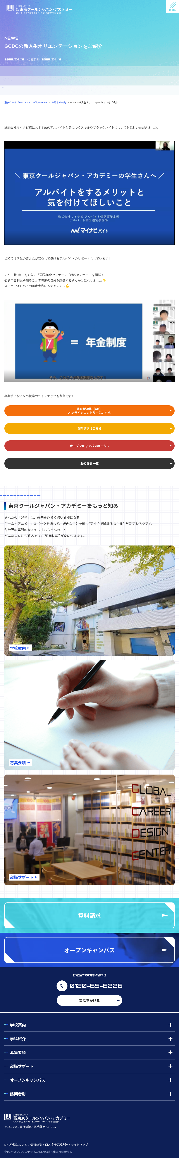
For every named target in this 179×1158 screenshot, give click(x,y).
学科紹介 (18, 1038)
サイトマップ (79, 1144)
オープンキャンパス (27, 1080)
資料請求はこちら (89, 428)
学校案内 (18, 1024)
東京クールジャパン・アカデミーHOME (25, 102)
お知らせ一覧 (59, 102)
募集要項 (18, 1052)
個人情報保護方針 (56, 1144)
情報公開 (36, 1144)
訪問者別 (18, 1093)
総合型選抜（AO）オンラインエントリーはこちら (89, 411)
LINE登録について (15, 1144)
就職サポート (22, 1066)
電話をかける (89, 1000)
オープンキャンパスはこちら (89, 446)
